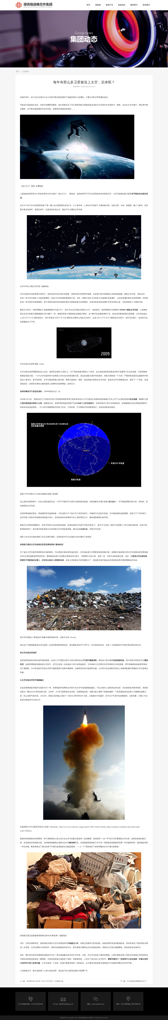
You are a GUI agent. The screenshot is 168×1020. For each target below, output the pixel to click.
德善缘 (98, 5)
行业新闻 (25, 71)
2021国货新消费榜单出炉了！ (137, 981)
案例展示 (134, 5)
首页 (88, 5)
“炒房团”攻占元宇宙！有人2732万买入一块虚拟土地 (44, 981)
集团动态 (121, 5)
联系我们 (146, 5)
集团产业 (109, 5)
